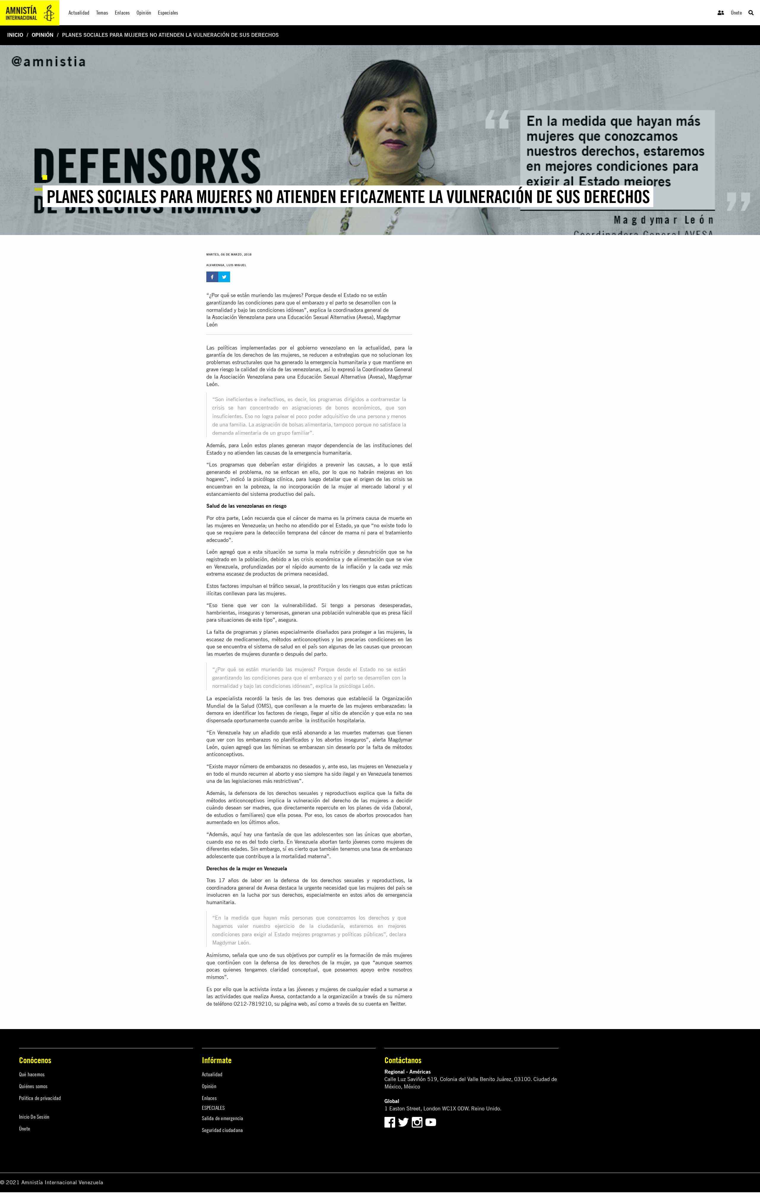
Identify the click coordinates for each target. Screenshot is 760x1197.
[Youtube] (430, 1122)
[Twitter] (404, 1122)
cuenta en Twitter (385, 1004)
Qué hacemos (32, 1074)
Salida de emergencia (222, 1118)
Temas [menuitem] (102, 12)
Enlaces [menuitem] (122, 12)
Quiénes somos (33, 1086)
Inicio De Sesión (34, 1117)
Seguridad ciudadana (222, 1130)
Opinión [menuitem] (144, 12)
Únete (736, 12)
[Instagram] (418, 1122)
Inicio (15, 35)
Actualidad (212, 1074)
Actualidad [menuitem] (79, 12)
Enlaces (209, 1098)
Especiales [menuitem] (168, 12)
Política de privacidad (40, 1098)
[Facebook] (389, 1122)
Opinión (42, 35)
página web (294, 1004)
